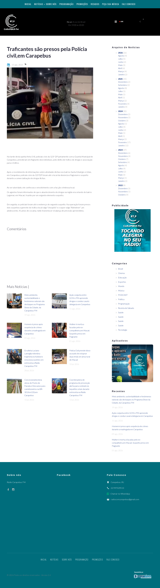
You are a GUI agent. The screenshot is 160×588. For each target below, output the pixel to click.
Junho (120, 62)
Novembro (123, 117)
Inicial (28, 4)
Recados (95, 4)
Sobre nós (51, 4)
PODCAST (123, 295)
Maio (120, 65)
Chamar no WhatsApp (120, 493)
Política (121, 299)
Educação (122, 277)
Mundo (121, 286)
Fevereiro (122, 104)
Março (121, 71)
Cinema (121, 273)
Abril (120, 68)
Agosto (121, 55)
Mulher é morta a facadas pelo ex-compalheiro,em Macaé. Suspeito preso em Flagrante (79, 330)
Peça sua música (110, 4)
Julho (120, 59)
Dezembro (123, 82)
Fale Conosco (128, 4)
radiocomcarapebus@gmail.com (125, 499)
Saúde (121, 312)
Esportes (122, 282)
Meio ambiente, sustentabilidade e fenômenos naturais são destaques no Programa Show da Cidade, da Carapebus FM (131, 399)
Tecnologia (122, 330)
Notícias (38, 4)
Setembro (122, 85)
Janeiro (121, 74)
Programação (66, 4)
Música (121, 290)
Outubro (122, 120)
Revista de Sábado (126, 308)
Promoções (82, 4)
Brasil (120, 269)
